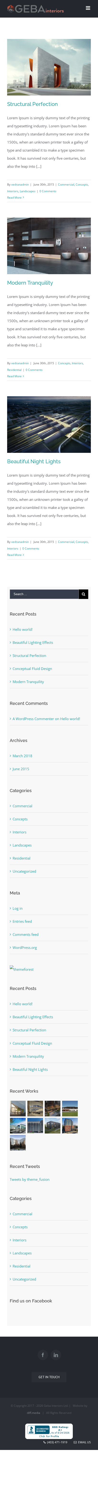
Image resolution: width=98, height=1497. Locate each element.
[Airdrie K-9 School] (70, 1108)
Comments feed (26, 934)
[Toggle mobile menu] (88, 7)
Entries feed (22, 921)
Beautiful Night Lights (34, 461)
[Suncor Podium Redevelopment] (52, 1108)
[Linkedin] (56, 1355)
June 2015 (21, 768)
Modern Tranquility (30, 283)
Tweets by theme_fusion (29, 1179)
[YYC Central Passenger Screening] (35, 1108)
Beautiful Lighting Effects (33, 642)
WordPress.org (25, 947)
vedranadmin (20, 184)
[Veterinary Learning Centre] (52, 1125)
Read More (14, 198)
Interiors (12, 191)
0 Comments (47, 191)
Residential (14, 370)
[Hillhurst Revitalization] (35, 1125)
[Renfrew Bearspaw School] (18, 1125)
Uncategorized (24, 871)
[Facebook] (43, 1355)
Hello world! (23, 629)
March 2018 (22, 755)
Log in (18, 908)
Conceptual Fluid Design (32, 668)
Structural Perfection (32, 104)
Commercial (66, 184)
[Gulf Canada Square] (18, 1142)
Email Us (84, 1442)
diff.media (33, 1413)
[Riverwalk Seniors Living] (70, 1125)
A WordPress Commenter (33, 718)
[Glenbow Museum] (18, 1108)
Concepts (82, 184)
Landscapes (27, 191)
